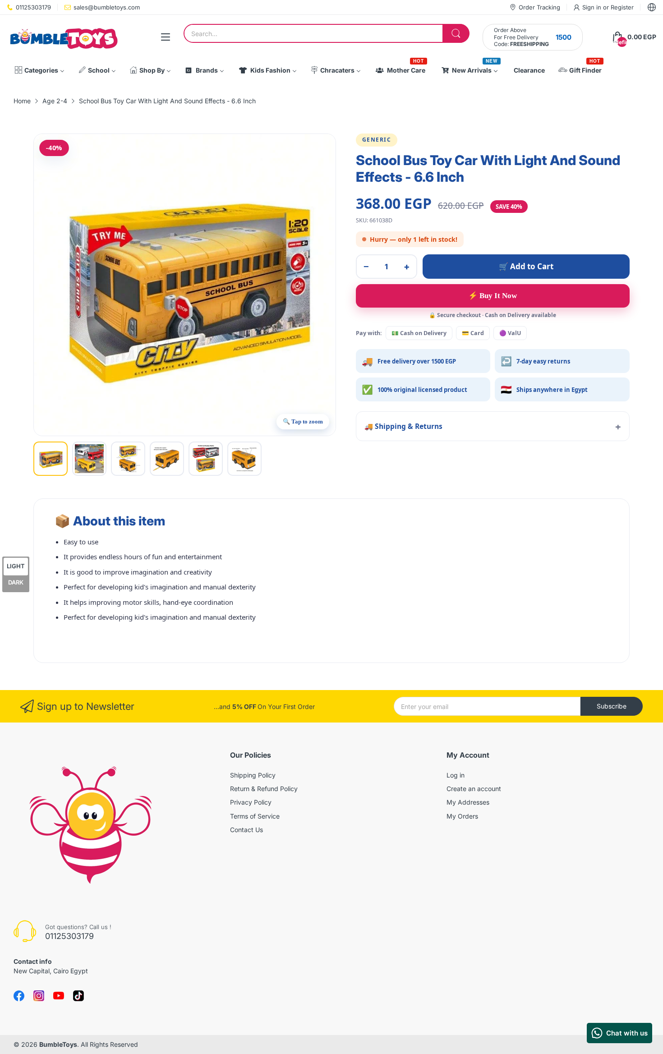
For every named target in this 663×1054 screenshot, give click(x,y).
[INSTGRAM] (38, 995)
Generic (376, 139)
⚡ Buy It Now (492, 295)
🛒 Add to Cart (526, 266)
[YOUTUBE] (58, 995)
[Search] (456, 33)
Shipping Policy (253, 775)
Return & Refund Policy (264, 788)
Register (622, 7)
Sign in (592, 7)
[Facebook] (19, 995)
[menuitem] (39, 70)
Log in (456, 775)
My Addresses (468, 802)
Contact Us (246, 829)
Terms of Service (255, 816)
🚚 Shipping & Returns (403, 426)
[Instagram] (78, 995)
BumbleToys (58, 1044)
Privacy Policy (251, 802)
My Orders (462, 816)
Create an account (474, 788)
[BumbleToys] (63, 37)
